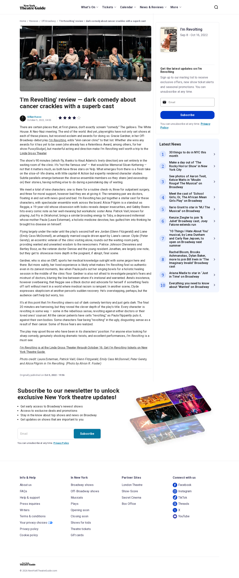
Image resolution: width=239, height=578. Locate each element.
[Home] (33, 7)
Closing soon (79, 516)
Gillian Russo (34, 117)
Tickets (107, 7)
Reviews (33, 21)
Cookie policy (29, 535)
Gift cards (77, 535)
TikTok (182, 497)
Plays (74, 504)
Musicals (77, 497)
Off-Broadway (48, 21)
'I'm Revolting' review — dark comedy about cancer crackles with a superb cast (102, 21)
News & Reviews (152, 7)
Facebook (184, 485)
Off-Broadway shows (85, 491)
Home (23, 21)
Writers (25, 510)
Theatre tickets (81, 529)
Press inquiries (30, 504)
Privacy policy (29, 529)
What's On (88, 7)
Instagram (185, 491)
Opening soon (80, 510)
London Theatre (132, 485)
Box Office (129, 504)
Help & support (30, 497)
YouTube (184, 516)
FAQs (23, 491)
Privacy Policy (61, 443)
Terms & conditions (33, 516)
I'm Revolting (191, 29)
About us (26, 485)
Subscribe (187, 115)
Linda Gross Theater (33, 153)
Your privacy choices (33, 522)
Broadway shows (82, 485)
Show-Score (130, 491)
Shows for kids (81, 522)
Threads (183, 504)
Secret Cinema (131, 497)
